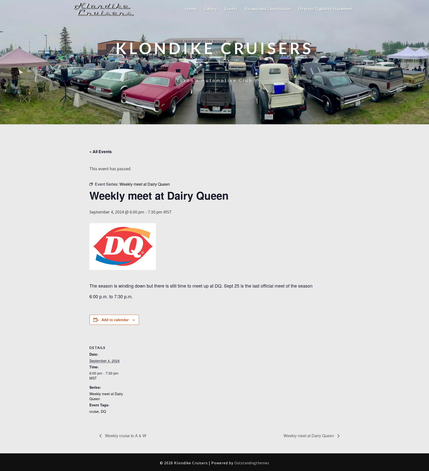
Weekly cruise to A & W (125, 435)
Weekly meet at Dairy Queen (309, 435)
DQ (103, 411)
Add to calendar (115, 319)
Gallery (210, 8)
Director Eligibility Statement (325, 8)
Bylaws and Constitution (268, 8)
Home (190, 8)
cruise (94, 411)
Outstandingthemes (251, 462)
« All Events (100, 151)
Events (231, 8)
